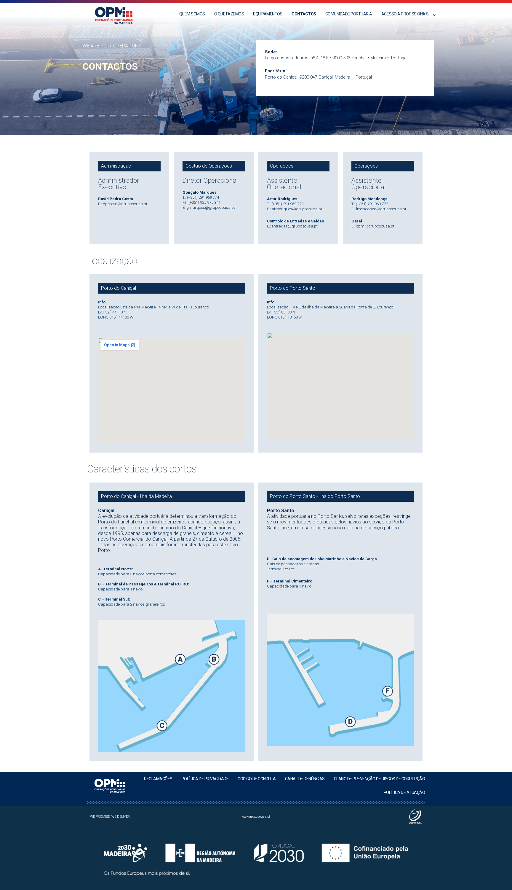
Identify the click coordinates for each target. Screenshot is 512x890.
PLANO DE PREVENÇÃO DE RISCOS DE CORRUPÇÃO (379, 778)
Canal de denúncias (305, 778)
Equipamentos (267, 14)
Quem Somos (192, 14)
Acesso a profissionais (405, 14)
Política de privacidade (205, 778)
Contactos (304, 14)
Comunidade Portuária (348, 14)
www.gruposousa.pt (255, 817)
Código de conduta (257, 778)
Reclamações (158, 778)
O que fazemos (229, 14)
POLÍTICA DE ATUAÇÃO (404, 792)
